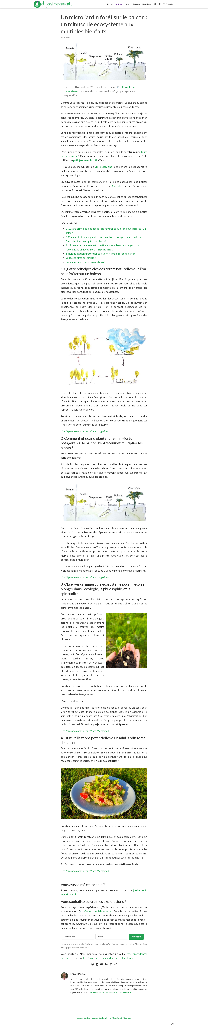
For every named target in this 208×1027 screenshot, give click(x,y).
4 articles (117, 185)
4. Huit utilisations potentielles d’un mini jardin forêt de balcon (100, 253)
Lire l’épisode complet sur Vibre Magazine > (85, 431)
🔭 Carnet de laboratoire (95, 911)
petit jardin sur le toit (85, 160)
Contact (87, 1018)
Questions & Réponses (121, 1018)
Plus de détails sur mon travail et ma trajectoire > (110, 992)
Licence (95, 1018)
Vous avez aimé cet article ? (80, 257)
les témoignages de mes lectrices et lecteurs (108, 957)
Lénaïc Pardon (78, 973)
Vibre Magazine (103, 166)
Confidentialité (105, 1018)
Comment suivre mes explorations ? (85, 261)
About (80, 1018)
